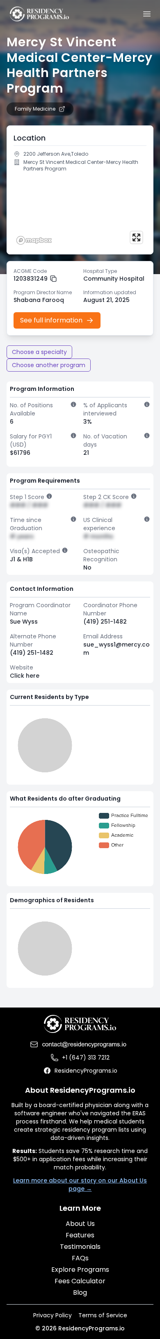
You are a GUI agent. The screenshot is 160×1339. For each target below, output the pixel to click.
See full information (51, 320)
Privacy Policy (52, 1315)
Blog (80, 1292)
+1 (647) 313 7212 (86, 1057)
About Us (80, 1223)
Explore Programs (80, 1269)
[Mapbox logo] (34, 240)
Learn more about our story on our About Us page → (80, 1184)
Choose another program (48, 365)
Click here (24, 676)
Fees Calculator (80, 1281)
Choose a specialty (39, 352)
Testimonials (80, 1246)
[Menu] (146, 14)
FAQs (80, 1258)
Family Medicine (35, 109)
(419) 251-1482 (105, 621)
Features (80, 1235)
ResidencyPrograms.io (86, 1071)
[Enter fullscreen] (136, 237)
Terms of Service (102, 1315)
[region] (80, 211)
